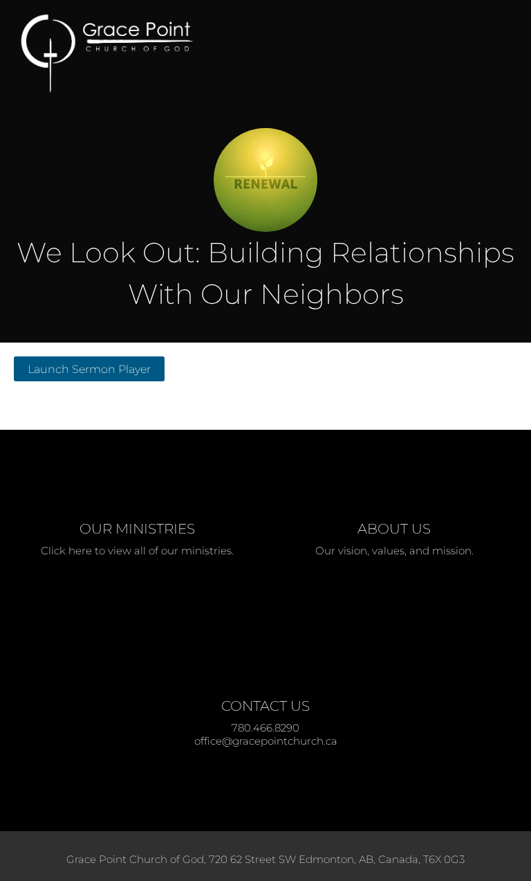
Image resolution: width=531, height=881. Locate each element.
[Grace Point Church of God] (228, 53)
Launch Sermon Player (89, 369)
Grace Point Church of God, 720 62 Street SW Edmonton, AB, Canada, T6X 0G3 (265, 859)
